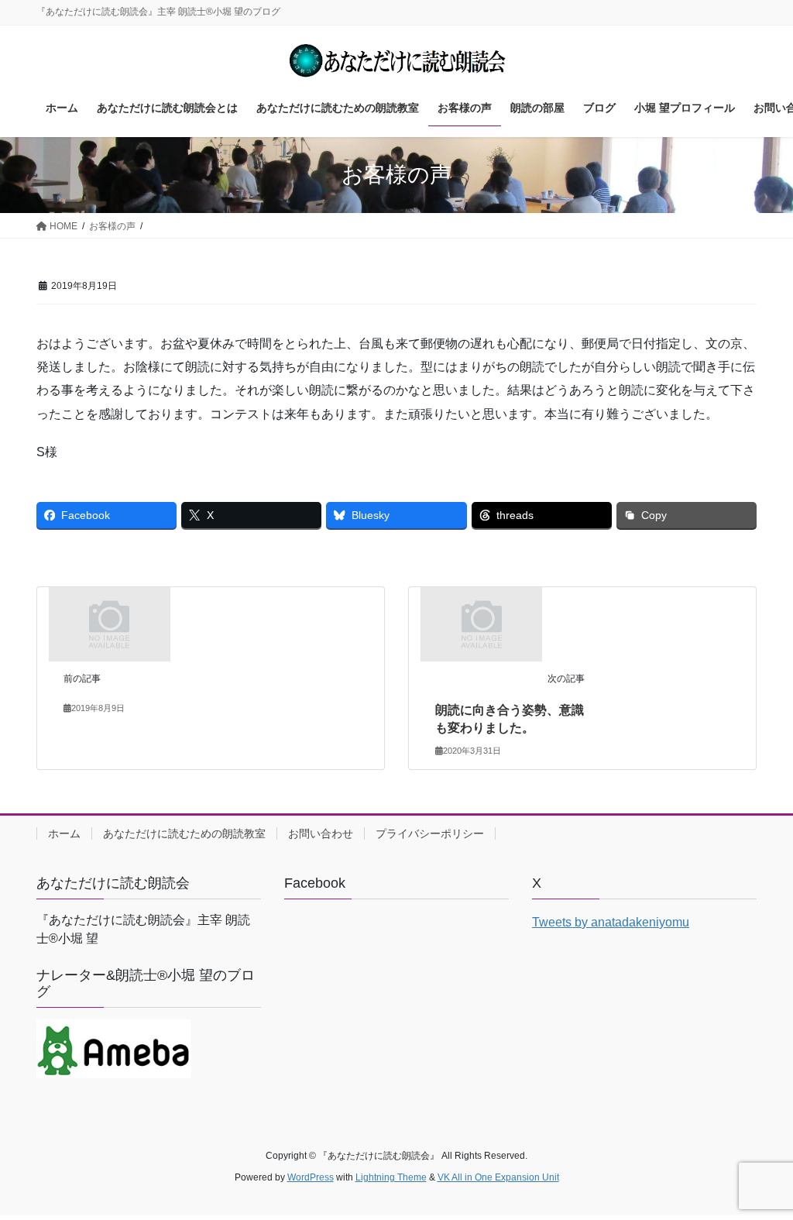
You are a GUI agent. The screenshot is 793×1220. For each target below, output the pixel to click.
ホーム (64, 833)
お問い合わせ (320, 833)
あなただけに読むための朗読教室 (184, 833)
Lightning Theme (391, 1177)
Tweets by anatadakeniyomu (610, 922)
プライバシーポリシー (430, 833)
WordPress (310, 1177)
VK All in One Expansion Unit (498, 1177)
